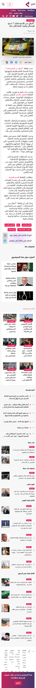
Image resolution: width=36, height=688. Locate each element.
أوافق (18, 683)
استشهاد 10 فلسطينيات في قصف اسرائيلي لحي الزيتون (23, 451)
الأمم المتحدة (14, 177)
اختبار (10, 13)
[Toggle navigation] (9, 4)
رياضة (24, 660)
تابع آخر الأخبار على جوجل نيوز (21, 235)
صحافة (24, 663)
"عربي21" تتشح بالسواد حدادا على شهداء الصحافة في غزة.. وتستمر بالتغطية (24, 494)
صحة (12, 662)
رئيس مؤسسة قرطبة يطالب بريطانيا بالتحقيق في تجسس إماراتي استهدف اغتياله (26, 376)
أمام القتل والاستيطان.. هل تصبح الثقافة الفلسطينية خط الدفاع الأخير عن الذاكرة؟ (15, 406)
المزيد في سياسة (28, 308)
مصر (6, 667)
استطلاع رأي (18, 667)
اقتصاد (24, 658)
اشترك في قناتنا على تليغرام (20, 241)
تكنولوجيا (11, 659)
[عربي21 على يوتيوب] (13, 16)
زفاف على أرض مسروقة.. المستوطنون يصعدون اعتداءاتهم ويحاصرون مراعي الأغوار (10, 328)
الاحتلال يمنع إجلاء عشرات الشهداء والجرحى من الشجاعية (24, 461)
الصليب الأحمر (21, 95)
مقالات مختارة (18, 660)
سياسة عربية (22, 10)
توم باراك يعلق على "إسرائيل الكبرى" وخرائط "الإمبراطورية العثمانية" (23, 511)
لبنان (6, 669)
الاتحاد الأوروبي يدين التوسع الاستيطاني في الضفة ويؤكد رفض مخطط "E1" (26, 328)
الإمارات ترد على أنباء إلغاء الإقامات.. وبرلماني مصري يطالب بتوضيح (22, 610)
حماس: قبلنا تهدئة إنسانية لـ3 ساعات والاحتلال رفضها (10, 267)
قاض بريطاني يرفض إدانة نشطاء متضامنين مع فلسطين (11, 352)
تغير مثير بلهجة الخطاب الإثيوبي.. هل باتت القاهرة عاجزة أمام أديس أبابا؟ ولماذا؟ (22, 624)
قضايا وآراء (17, 657)
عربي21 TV (12, 653)
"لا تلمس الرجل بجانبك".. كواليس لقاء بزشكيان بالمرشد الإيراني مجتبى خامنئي (21, 638)
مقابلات (13, 10)
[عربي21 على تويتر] (17, 16)
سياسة (31, 10)
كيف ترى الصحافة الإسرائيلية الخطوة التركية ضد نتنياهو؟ (21, 539)
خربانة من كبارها (22, 428)
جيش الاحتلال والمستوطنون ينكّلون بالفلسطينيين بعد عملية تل (24, 477)
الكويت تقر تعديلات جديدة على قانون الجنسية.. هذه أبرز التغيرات (21, 583)
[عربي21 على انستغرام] (10, 16)
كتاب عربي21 (18, 653)
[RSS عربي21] (3, 16)
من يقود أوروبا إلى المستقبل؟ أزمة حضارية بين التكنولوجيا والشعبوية (15, 414)
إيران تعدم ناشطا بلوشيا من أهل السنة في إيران (10, 295)
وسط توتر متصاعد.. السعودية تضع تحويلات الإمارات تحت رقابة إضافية (21, 596)
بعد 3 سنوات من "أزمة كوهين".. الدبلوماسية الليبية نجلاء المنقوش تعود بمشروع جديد (22, 526)
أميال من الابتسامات (14, 68)
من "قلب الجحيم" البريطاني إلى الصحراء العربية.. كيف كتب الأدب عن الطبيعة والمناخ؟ (15, 435)
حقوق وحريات (28, 13)
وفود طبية (12, 229)
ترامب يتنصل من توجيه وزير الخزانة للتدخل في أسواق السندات (16, 397)
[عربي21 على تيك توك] (7, 16)
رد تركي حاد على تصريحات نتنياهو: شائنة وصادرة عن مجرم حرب (21, 566)
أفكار (18, 664)
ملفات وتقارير (18, 13)
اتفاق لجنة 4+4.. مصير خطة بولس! (16, 422)
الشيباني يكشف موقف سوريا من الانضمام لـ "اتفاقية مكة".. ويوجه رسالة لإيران (21, 553)
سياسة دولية (29, 16)
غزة (27, 87)
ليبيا (6, 659)
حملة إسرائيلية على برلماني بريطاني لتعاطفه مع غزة (10, 282)
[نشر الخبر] (7, 62)
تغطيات (24, 655)
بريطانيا (5, 664)
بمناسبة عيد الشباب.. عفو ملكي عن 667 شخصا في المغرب (27, 352)
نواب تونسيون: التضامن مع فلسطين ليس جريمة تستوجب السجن (10, 376)
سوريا (5, 662)
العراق (5, 657)
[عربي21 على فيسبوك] (21, 16)
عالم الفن (11, 657)
